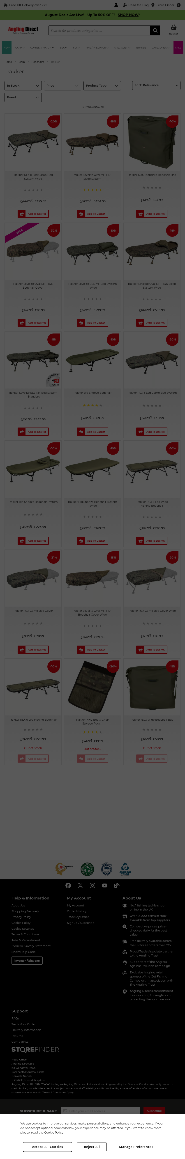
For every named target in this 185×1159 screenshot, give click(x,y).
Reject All (92, 1147)
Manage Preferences (136, 1147)
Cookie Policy (53, 1132)
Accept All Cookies (47, 1147)
